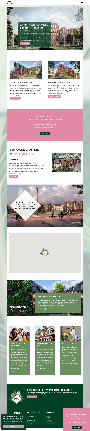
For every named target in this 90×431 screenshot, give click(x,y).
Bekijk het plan (14, 176)
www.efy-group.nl (31, 423)
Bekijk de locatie (42, 368)
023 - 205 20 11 (31, 421)
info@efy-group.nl (31, 420)
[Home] (10, 2)
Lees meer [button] (11, 423)
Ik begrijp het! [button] (14, 426)
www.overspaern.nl (50, 423)
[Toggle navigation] (81, 2)
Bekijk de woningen (15, 98)
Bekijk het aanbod (25, 43)
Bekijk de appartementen (54, 96)
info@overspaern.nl (50, 420)
